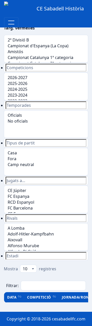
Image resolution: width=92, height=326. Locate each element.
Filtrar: (12, 285)
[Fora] (46, 159)
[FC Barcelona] (46, 208)
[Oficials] (46, 115)
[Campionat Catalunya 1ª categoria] (46, 58)
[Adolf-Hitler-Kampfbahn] (46, 234)
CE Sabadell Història (60, 8)
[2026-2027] (46, 78)
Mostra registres (30, 269)
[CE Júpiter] (46, 191)
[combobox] (46, 67)
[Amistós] (46, 52)
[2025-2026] (46, 83)
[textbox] (46, 67)
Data (11, 297)
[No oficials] (46, 121)
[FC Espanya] (46, 196)
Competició (39, 297)
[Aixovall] (46, 240)
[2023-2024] (46, 95)
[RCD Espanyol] (46, 202)
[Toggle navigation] (11, 22)
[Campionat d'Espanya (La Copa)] (46, 46)
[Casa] (46, 153)
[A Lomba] (46, 228)
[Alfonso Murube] (46, 246)
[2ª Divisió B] (46, 40)
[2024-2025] (46, 89)
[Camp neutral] (46, 165)
